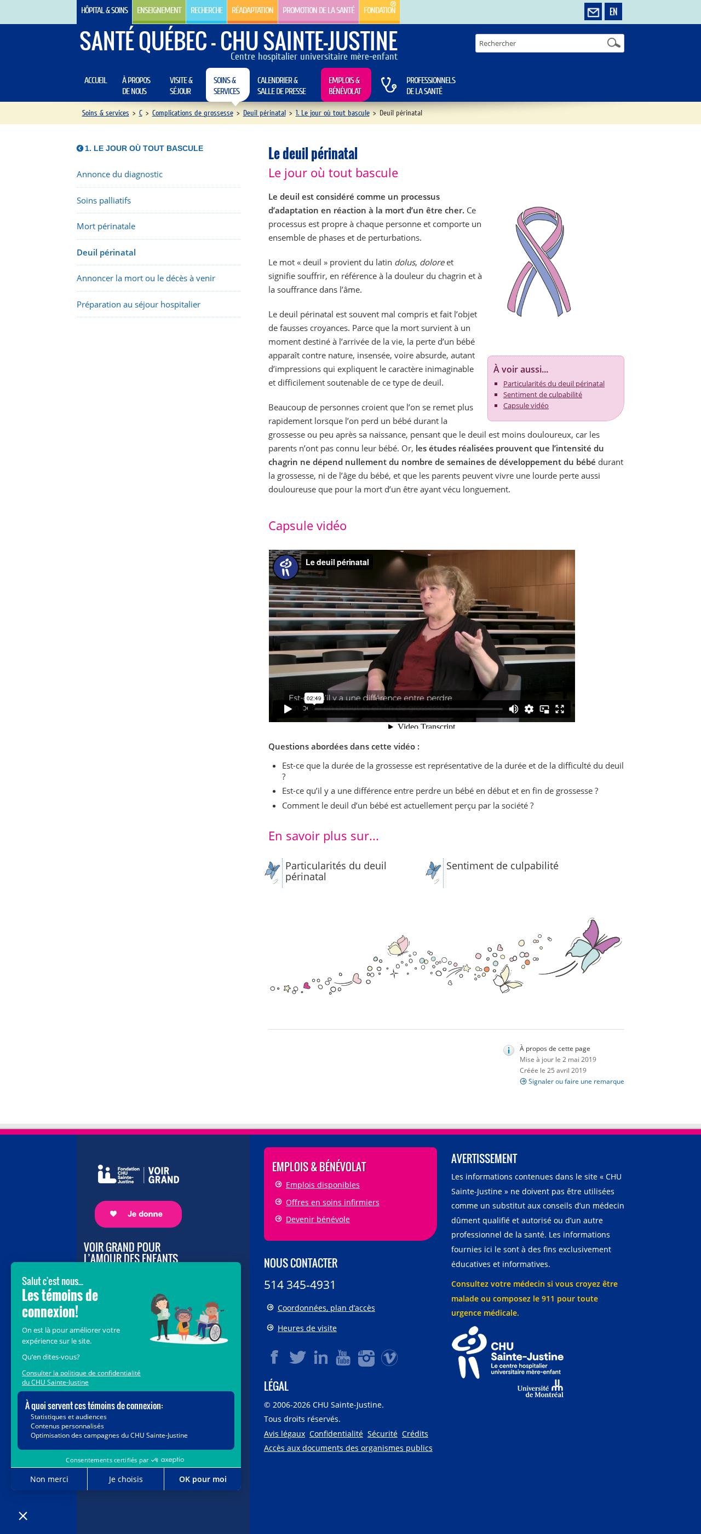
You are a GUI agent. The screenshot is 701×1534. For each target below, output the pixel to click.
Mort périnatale (106, 226)
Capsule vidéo (526, 405)
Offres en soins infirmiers (333, 1202)
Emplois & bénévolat (345, 86)
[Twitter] (298, 1357)
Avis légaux (284, 1433)
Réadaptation (252, 10)
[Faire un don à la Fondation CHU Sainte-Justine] (133, 1186)
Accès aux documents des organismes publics (348, 1448)
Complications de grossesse (192, 113)
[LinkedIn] (321, 1357)
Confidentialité (336, 1433)
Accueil (95, 80)
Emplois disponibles (323, 1184)
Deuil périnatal (264, 113)
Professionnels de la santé (430, 86)
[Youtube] (344, 1357)
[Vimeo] (390, 1357)
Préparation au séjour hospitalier (138, 304)
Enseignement (159, 10)
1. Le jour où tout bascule (333, 113)
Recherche (206, 10)
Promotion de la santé (318, 10)
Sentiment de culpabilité (542, 394)
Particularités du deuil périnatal (554, 383)
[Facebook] (275, 1357)
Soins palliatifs (104, 200)
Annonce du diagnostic (120, 174)
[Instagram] (367, 1357)
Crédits (415, 1433)
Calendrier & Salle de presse (281, 86)
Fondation (379, 10)
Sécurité (382, 1433)
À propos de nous (136, 86)
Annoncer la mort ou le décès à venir (146, 278)
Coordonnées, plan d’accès (326, 1308)
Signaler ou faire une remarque (576, 1081)
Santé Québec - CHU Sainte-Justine (238, 40)
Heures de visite (307, 1328)
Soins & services (226, 86)
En (613, 11)
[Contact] (593, 12)
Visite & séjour (181, 86)
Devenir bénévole (318, 1219)
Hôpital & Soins (104, 10)
